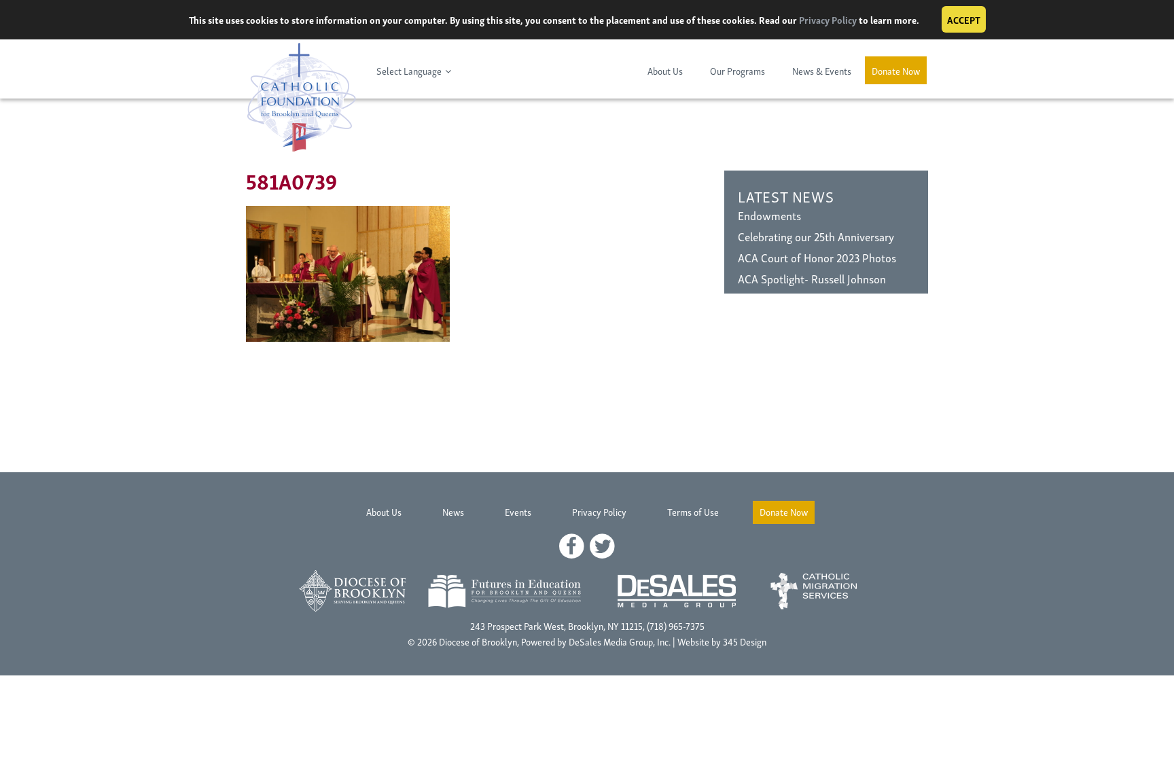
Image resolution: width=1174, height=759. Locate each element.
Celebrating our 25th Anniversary (816, 236)
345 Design (744, 641)
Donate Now (896, 70)
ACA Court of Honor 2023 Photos (817, 257)
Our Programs (737, 70)
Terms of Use (693, 511)
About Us (665, 70)
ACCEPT (963, 19)
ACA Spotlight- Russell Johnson (812, 278)
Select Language (409, 70)
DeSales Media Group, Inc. (620, 641)
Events (518, 511)
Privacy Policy (828, 19)
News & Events (821, 70)
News (453, 511)
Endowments (769, 215)
